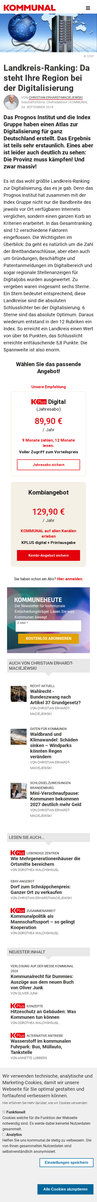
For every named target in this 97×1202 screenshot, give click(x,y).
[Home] (30, 8)
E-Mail (21, 623)
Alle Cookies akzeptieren (65, 1189)
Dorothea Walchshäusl (38, 870)
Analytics (14, 1134)
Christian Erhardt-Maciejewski (56, 97)
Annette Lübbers (32, 1058)
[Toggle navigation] (88, 8)
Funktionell (15, 1112)
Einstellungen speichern (66, 1163)
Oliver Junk (28, 993)
